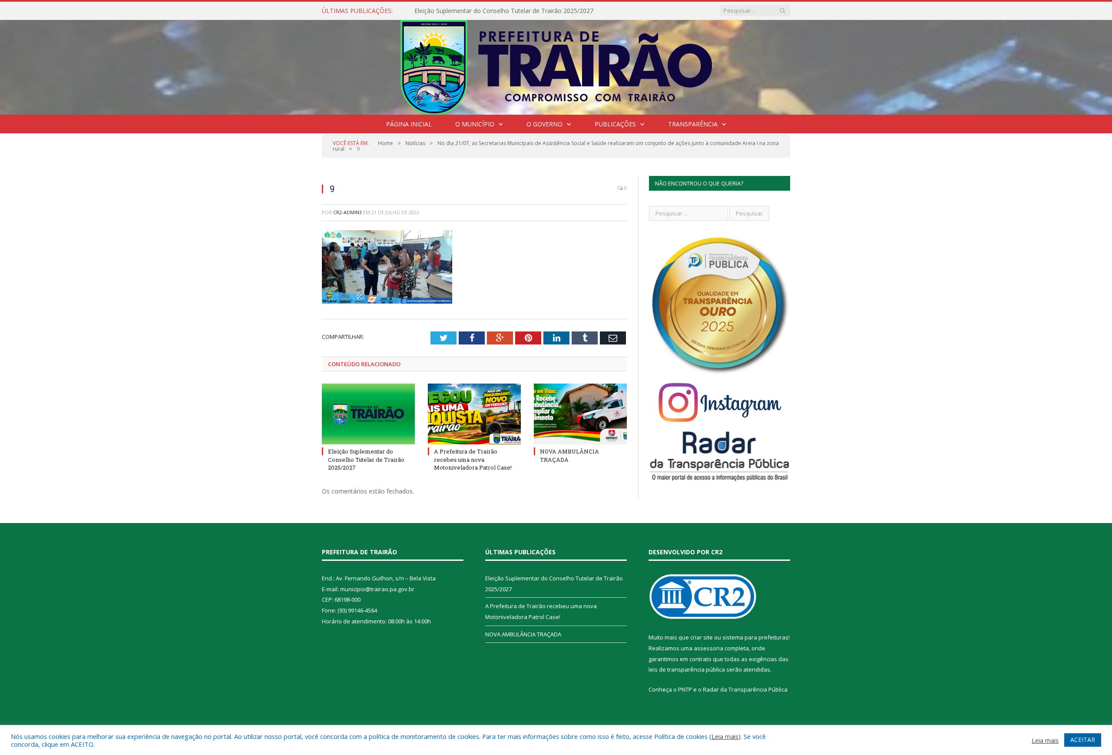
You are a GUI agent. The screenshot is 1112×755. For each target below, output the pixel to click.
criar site (701, 637)
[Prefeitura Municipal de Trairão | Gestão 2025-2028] (556, 65)
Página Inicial (409, 124)
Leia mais (725, 736)
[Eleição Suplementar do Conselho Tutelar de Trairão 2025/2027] (368, 414)
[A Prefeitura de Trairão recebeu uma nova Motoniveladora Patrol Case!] (474, 414)
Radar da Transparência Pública (745, 689)
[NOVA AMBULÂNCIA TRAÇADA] (580, 414)
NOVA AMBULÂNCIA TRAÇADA (523, 634)
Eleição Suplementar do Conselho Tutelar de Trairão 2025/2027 (503, 11)
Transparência (693, 124)
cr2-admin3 (347, 212)
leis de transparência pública (687, 669)
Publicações (615, 124)
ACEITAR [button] (1082, 739)
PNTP (685, 689)
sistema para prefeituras (755, 637)
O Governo (544, 124)
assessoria (708, 648)
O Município (474, 124)
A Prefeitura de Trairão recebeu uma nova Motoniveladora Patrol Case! (473, 459)
